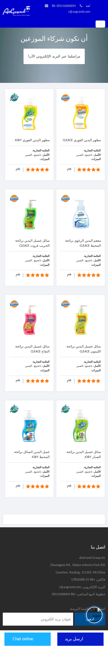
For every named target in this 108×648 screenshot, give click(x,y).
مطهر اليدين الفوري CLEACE (82, 140)
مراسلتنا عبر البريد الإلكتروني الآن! (54, 56)
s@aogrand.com (79, 12)
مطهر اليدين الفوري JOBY (32, 140)
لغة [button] (88, 6)
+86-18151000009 (64, 6)
